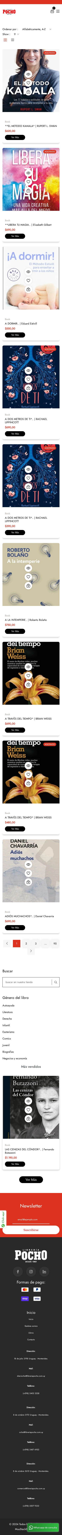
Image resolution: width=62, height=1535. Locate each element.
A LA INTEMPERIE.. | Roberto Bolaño (26, 620)
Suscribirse (31, 1230)
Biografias (8, 1052)
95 (55, 943)
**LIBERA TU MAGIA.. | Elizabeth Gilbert (28, 225)
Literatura (7, 1012)
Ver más (15, 137)
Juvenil (6, 1045)
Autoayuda (8, 1005)
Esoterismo (8, 1032)
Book (7, 1145)
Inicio (31, 1319)
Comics (6, 1038)
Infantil (6, 1025)
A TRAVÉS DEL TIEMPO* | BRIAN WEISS (28, 719)
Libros (31, 1332)
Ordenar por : (10, 29)
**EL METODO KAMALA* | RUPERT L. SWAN (31, 126)
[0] (52, 12)
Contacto (31, 1339)
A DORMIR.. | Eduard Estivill (21, 323)
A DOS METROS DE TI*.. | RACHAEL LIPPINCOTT (26, 420)
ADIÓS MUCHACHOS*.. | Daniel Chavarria (29, 916)
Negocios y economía (14, 1058)
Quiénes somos (31, 1326)
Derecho (7, 1019)
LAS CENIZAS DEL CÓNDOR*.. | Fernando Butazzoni (29, 1151)
